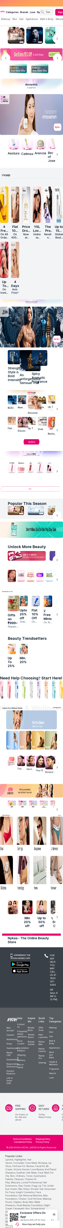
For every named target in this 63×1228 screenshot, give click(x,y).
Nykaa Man (41, 1042)
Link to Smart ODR (9, 1080)
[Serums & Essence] (39, 689)
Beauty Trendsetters (27, 638)
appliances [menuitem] (32, 19)
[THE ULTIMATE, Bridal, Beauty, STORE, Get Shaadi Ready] (30, 576)
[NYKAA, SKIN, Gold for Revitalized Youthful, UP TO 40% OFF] (12, 804)
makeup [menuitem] (5, 19)
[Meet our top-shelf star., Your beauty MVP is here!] (31, 85)
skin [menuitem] (14, 19)
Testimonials (12, 1048)
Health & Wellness (53, 1063)
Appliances (54, 1048)
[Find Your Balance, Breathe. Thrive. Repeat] (39, 720)
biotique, (43, 1162)
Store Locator (21, 1042)
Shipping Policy (43, 1139)
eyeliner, (21, 1172)
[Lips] (2, 689)
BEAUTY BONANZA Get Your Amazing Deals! (27, 3)
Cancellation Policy (23, 1142)
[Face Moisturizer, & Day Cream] (46, 689)
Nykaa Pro (41, 1056)
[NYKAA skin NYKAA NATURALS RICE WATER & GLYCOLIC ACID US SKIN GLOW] (24, 648)
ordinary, (20, 1175)
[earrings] (23, 834)
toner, (29, 1175)
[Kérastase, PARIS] (35, 402)
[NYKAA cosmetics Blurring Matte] (4, 260)
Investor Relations (10, 1072)
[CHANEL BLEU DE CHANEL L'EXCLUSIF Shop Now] (34, 35)
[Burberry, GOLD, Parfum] (42, 399)
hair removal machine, (30, 1195)
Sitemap (42, 1062)
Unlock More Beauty (27, 546)
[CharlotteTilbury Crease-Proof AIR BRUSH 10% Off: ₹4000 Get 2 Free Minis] (15, 205)
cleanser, (19, 1179)
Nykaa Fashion (42, 1049)
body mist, (28, 1202)
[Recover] (53, 741)
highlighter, (21, 1159)
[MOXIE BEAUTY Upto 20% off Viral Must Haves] (24, 601)
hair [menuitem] (21, 19)
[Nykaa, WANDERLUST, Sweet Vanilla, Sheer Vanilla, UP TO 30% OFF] (44, 804)
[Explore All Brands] (31, 444)
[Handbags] (23, 873)
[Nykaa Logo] (2, 11)
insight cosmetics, (25, 1192)
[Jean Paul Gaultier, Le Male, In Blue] (15, 357)
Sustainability (12, 1059)
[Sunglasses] (39, 834)
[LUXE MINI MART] (23, 422)
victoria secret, (21, 1169)
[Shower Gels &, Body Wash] (54, 689)
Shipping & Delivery (21, 1057)
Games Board (31, 1035)
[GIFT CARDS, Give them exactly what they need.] (27, 556)
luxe (32, 12)
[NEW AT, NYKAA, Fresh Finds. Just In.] (40, 576)
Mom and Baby (51, 1055)
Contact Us (21, 1025)
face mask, (32, 1162)
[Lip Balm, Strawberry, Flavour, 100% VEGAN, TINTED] (9, 689)
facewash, (19, 1208)
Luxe (51, 1077)
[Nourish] (24, 741)
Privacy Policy (42, 1142)
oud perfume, (34, 1198)
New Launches (43, 1035)
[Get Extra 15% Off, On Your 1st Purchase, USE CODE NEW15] (31, 54)
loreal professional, (31, 1182)
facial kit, (40, 1166)
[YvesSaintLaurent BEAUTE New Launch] (37, 205)
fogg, (35, 1185)
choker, (22, 1198)
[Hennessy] (30, 360)
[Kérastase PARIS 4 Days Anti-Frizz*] (15, 260)
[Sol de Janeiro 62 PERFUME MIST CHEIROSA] (4, 205)
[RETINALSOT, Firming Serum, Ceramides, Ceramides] (27, 144)
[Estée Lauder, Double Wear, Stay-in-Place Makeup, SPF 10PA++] (32, 421)
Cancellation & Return (23, 1049)
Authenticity (12, 1039)
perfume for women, (23, 1166)
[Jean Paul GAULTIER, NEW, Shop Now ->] (31, 327)
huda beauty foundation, (30, 1205)
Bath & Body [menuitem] (46, 19)
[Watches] (6, 873)
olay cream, (24, 1185)
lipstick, (9, 1159)
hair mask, (31, 1172)
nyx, (27, 1208)
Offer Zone (40, 1028)
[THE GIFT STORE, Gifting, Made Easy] (21, 576)
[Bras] (6, 834)
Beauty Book (31, 1028)
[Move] (10, 741)
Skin (51, 1032)
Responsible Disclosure (12, 1065)
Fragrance (54, 1069)
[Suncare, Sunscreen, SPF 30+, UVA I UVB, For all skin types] (61, 689)
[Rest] (39, 741)
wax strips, (24, 1189)
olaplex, (17, 1202)
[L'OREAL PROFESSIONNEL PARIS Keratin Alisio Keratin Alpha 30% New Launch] (48, 205)
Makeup (53, 1027)
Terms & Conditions (22, 1139)
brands (24, 12)
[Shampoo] (16, 689)
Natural (52, 1073)
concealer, (19, 1162)
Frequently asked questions (22, 1034)
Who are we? (10, 1029)
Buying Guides (31, 1042)
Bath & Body (52, 1042)
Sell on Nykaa (20, 1065)
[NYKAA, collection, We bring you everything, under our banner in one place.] (31, 791)
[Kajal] (31, 689)
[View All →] (31, 490)
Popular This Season (27, 503)
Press (9, 1044)
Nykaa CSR (9, 1053)
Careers (10, 1035)
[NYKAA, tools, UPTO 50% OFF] (22, 804)
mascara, (16, 1182)
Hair (51, 1036)
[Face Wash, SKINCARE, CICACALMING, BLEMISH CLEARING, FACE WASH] (24, 689)
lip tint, (42, 1185)
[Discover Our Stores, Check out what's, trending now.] (12, 576)
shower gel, (37, 1189)
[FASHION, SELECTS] (13, 907)
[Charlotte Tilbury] (12, 421)
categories (12, 12)
